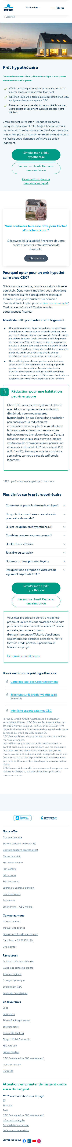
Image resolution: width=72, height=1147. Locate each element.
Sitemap (7, 1105)
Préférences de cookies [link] (16, 1130)
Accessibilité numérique (16, 1125)
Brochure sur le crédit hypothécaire (33, 694)
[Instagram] (39, 1140)
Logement (10, 17)
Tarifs (5, 1110)
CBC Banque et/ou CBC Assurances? (23, 1115)
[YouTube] (34, 1140)
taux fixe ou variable (55, 303)
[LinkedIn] (29, 1140)
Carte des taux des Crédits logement (34, 681)
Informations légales (14, 1120)
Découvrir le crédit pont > (23, 656)
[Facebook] (24, 1140)
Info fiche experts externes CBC (31, 710)
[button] (57, 8)
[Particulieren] (8, 7)
